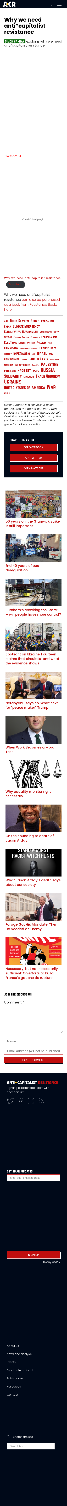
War (51, 387)
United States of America (24, 388)
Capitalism (47, 321)
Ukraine (12, 381)
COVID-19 (8, 337)
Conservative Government (21, 331)
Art (6, 321)
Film (50, 343)
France (44, 348)
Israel (42, 353)
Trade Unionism (48, 376)
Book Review (19, 321)
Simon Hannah (15, 41)
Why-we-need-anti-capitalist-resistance (32, 278)
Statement (29, 377)
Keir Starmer (11, 359)
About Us (13, 1346)
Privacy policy (51, 1262)
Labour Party (39, 359)
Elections (10, 342)
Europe (22, 343)
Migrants (35, 365)
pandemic (10, 370)
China (7, 326)
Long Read (54, 359)
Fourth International (29, 349)
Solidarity (13, 376)
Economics (35, 337)
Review (36, 371)
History (8, 354)
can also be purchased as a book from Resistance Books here (32, 304)
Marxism (8, 365)
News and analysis (19, 1354)
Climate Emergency (26, 326)
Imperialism (21, 353)
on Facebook (33, 447)
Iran (33, 354)
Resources (14, 1387)
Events (11, 1362)
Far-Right (31, 343)
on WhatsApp (33, 468)
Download (16, 284)
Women (7, 393)
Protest (24, 370)
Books (35, 321)
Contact (12, 1395)
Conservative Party (49, 332)
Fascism (41, 342)
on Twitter (33, 458)
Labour (24, 360)
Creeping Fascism (21, 337)
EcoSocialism (49, 337)
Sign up (33, 1255)
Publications (15, 1378)
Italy (51, 354)
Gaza (53, 348)
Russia (48, 370)
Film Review (11, 348)
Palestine (49, 364)
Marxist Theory (22, 365)
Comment (14, 1002)
